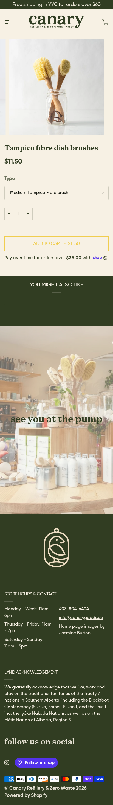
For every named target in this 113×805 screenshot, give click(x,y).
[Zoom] (19, 124)
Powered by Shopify (25, 795)
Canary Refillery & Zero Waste (42, 788)
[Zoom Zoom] (56, 87)
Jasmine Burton (75, 633)
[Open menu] (12, 22)
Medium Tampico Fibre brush (39, 193)
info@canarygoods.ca (81, 618)
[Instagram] (6, 762)
